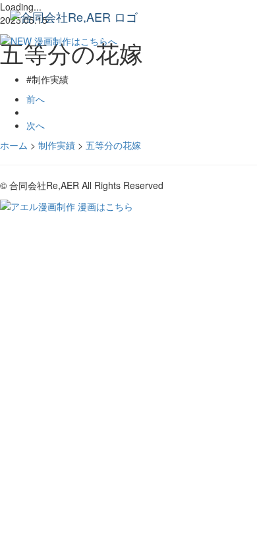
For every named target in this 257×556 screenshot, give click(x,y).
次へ (35, 125)
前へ (35, 98)
